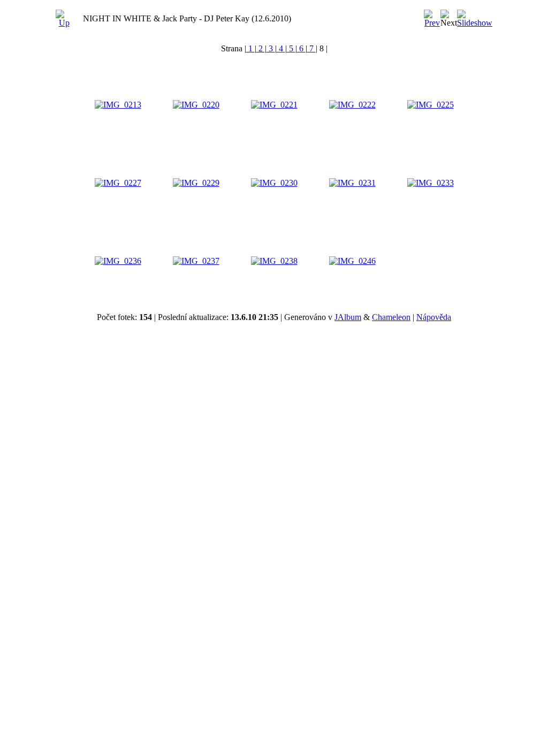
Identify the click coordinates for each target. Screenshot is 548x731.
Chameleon (391, 317)
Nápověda (433, 317)
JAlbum (347, 317)
